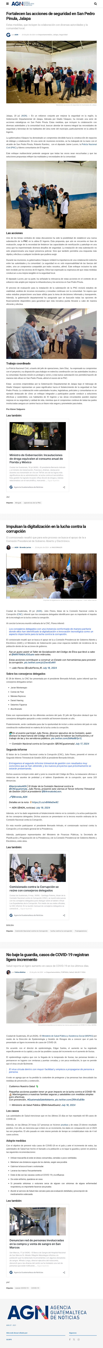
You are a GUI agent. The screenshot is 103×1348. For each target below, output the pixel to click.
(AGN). (24, 116)
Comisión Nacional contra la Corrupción (31, 931)
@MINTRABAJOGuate (22, 654)
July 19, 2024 (43, 807)
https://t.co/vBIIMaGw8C (45, 802)
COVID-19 (35, 1288)
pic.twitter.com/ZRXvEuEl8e (70, 1099)
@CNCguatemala (18, 789)
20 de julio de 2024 (28, 35)
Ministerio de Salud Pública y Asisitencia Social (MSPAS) (67, 1036)
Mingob (18, 503)
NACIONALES (57, 547)
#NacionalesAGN (18, 786)
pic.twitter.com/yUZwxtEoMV (40, 662)
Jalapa (55, 35)
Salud (71, 972)
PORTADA (64, 972)
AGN (16, 35)
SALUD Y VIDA (79, 972)
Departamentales (45, 35)
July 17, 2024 (82, 743)
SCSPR (9, 1339)
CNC (19, 614)
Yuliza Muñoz (20, 972)
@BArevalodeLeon (51, 791)
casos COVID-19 (22, 1288)
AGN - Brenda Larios (23, 547)
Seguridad (63, 35)
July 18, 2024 (50, 668)
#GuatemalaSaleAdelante (40, 1099)
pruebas (64, 1125)
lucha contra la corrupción (61, 931)
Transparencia (81, 931)
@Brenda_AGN (19, 797)
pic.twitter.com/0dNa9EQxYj (66, 738)
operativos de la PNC (32, 503)
